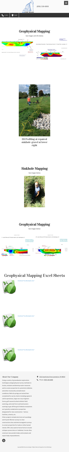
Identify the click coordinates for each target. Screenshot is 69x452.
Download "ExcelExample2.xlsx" (26, 316)
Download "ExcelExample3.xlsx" (26, 350)
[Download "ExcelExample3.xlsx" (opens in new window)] (9, 354)
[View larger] (51, 48)
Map (15, 15)
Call (6, 15)
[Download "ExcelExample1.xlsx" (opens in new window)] (9, 286)
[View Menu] (66, 3)
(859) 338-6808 (48, 380)
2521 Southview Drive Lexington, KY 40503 (52, 377)
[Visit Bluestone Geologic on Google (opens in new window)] (3, 440)
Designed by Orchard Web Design (45, 447)
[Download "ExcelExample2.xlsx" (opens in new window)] (9, 320)
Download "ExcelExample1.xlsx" (26, 281)
